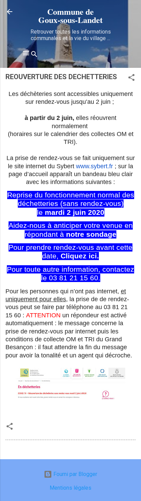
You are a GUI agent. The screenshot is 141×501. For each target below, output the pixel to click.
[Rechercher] (34, 55)
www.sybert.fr (94, 166)
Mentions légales (70, 488)
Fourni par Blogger (74, 474)
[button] (131, 78)
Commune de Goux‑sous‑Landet (70, 15)
